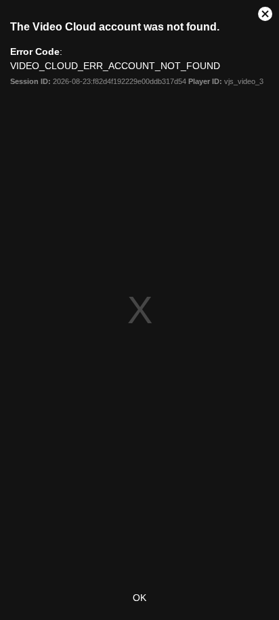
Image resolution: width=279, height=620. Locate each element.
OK (139, 597)
